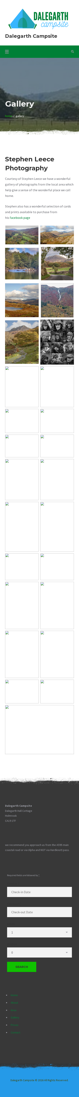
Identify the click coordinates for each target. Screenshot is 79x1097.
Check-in (13, 883)
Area (13, 1010)
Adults (11, 924)
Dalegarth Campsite (31, 36)
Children (12, 944)
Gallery (15, 1017)
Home (14, 995)
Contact (15, 1032)
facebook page (20, 218)
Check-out (14, 904)
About (14, 1002)
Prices (14, 1025)
